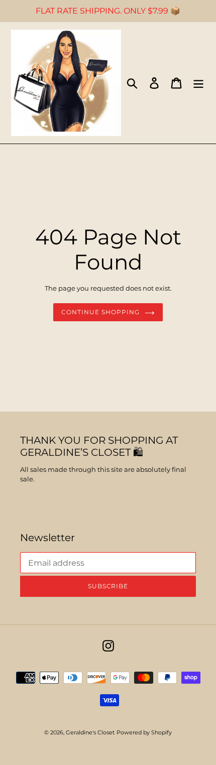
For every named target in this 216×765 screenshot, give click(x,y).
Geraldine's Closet (90, 732)
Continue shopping (100, 312)
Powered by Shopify (144, 732)
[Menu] (198, 83)
